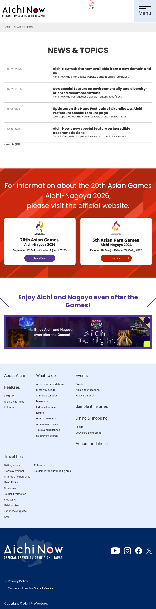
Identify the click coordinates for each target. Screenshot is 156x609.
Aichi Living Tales (14, 401)
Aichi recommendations (50, 384)
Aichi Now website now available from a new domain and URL (102, 70)
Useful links (11, 482)
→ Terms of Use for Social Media (28, 588)
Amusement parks (47, 424)
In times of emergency (17, 476)
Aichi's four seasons (88, 389)
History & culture (45, 389)
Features (12, 387)
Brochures (10, 488)
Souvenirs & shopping (89, 432)
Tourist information (15, 493)
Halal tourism (12, 505)
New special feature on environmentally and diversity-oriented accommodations (100, 90)
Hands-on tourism (46, 418)
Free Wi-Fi (10, 499)
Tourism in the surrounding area (52, 470)
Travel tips (13, 456)
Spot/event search (47, 435)
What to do (46, 375)
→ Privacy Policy (16, 581)
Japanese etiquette (15, 510)
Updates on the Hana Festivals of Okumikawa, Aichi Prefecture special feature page (97, 110)
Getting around (13, 465)
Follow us (40, 465)
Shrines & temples (46, 395)
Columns (9, 407)
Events (82, 375)
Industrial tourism (46, 407)
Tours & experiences (48, 429)
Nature (40, 412)
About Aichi (14, 375)
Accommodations (92, 443)
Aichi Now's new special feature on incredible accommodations (91, 130)
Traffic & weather (14, 470)
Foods (79, 426)
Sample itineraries (92, 406)
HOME (7, 27)
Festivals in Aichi (85, 395)
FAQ (6, 516)
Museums (42, 401)
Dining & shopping (91, 418)
